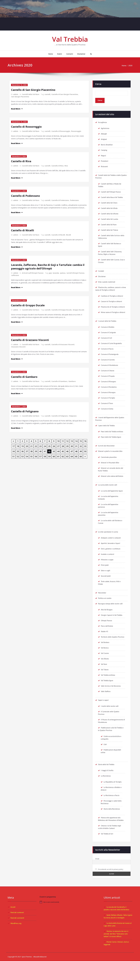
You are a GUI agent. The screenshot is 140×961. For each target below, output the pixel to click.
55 (31, 456)
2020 (130, 65)
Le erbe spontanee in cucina (108, 532)
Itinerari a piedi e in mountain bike (110, 451)
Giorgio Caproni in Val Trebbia (111, 615)
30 (72, 446)
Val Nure (104, 664)
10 (58, 441)
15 (81, 441)
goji (50, 273)
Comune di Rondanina (108, 387)
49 (81, 451)
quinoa (62, 273)
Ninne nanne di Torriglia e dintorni (113, 312)
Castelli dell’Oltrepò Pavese (111, 192)
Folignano (73, 416)
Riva (66, 166)
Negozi (103, 156)
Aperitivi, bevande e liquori (110, 543)
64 (72, 456)
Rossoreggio (76, 131)
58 (45, 456)
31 (76, 446)
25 (49, 446)
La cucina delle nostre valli (107, 485)
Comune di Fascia (107, 349)
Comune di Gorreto (108, 360)
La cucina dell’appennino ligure (112, 491)
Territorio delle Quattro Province (112, 637)
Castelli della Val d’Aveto (109, 214)
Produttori (104, 161)
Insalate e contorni (107, 554)
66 (81, 456)
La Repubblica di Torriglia (112, 782)
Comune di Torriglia (108, 398)
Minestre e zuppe (107, 560)
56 (36, 456)
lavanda (56, 273)
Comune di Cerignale (108, 332)
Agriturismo (105, 128)
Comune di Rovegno (108, 392)
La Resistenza (106, 776)
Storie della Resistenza (112, 809)
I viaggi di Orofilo (107, 770)
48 (76, 451)
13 (72, 441)
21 (31, 446)
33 (85, 446)
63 (67, 456)
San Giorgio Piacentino (20, 97)
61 (58, 456)
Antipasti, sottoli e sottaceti (111, 538)
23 (40, 446)
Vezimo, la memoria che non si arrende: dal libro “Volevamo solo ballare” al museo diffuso (116, 933)
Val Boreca (104, 648)
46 (67, 451)
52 (18, 456)
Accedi (12, 907)
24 (45, 446)
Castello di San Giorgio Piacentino (33, 90)
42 (49, 451)
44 (58, 451)
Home (50, 54)
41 (45, 451)
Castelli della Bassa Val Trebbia (112, 197)
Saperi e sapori (103, 700)
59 (49, 456)
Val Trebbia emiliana (108, 675)
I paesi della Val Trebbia (106, 425)
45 (63, 451)
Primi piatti (105, 565)
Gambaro (72, 381)
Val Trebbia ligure (107, 680)
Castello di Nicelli (22, 230)
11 (63, 441)
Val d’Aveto (105, 659)
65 (76, 456)
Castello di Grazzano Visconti (30, 340)
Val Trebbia (70, 39)
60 (54, 456)
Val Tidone (104, 670)
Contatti (69, 54)
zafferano (15, 275)
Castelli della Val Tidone (109, 230)
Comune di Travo (107, 403)
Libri (105, 744)
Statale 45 (104, 631)
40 (40, 451)
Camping (104, 150)
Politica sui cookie (104, 598)
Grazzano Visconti (18, 347)
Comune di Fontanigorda (109, 354)
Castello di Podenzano (25, 195)
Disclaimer (81, 54)
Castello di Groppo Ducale (28, 305)
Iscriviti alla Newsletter (106, 446)
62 (63, 456)
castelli (47, 94)
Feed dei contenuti (17, 912)
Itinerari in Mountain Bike (110, 463)
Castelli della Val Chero (109, 203)
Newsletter (102, 593)
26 (54, 446)
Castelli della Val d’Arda (109, 208)
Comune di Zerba (107, 409)
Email (97, 859)
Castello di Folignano (25, 411)
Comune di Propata (108, 376)
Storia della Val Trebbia (106, 764)
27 (58, 446)
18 (18, 446)
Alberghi (104, 134)
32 (81, 446)
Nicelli (68, 235)
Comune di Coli (106, 338)
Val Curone (105, 653)
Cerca (98, 84)
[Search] (91, 54)
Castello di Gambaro (24, 377)
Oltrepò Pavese (106, 620)
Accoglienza (102, 122)
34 (13, 451)
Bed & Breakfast (107, 145)
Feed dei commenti (17, 918)
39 (36, 451)
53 (22, 456)
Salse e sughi (105, 570)
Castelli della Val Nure (30, 94)
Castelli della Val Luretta (109, 219)
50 (85, 451)
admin (15, 94)
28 (63, 446)
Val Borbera (105, 642)
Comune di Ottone (107, 371)
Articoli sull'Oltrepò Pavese (32, 273)
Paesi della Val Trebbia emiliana (112, 431)
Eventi (59, 54)
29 (67, 446)
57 (40, 456)
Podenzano (74, 200)
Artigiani (104, 139)
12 (67, 441)
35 (18, 451)
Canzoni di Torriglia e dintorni (111, 301)
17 (13, 446)
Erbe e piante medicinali (106, 282)
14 (76, 441)
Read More (15, 109)
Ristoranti (104, 166)
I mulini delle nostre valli (109, 706)
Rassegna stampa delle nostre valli (110, 604)
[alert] (70, 902)
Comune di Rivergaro (108, 381)
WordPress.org (15, 923)
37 (27, 451)
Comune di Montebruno (109, 365)
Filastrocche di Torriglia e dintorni (113, 307)
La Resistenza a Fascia (111, 795)
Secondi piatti (106, 576)
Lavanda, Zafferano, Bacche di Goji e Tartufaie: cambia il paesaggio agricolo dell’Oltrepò (47, 266)
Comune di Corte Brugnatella (111, 343)
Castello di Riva (21, 161)
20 (27, 446)
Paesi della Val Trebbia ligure (111, 437)
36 (22, 451)
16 (85, 441)
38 (31, 451)
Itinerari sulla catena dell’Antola (112, 476)
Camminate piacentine (109, 457)
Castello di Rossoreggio (26, 126)
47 (72, 451)
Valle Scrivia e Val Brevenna (111, 686)
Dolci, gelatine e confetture (110, 549)
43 (54, 451)
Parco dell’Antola (107, 626)
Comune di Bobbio (107, 327)
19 (22, 446)
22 (36, 446)
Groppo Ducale (78, 310)
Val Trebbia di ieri (107, 834)
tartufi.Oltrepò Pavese (75, 273)
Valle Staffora (105, 691)
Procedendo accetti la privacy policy (110, 869)
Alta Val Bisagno (106, 610)
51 (13, 456)
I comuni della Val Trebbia (107, 321)
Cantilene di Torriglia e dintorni (112, 296)
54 (27, 456)
